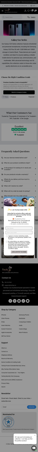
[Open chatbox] (34, 448)
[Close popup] (35, 435)
